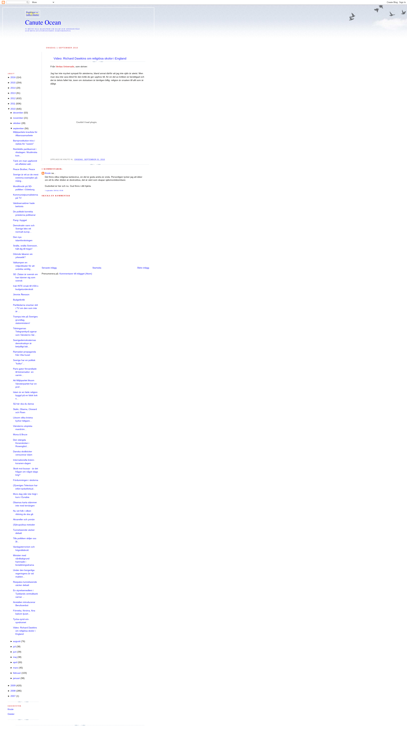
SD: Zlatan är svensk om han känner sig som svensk (25, 277)
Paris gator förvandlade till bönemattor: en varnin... (25, 372)
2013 (13, 93)
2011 (12, 103)
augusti (16, 641)
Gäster (11, 714)
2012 (13, 98)
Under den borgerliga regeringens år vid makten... (23, 573)
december (18, 113)
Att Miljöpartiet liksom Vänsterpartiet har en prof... (25, 383)
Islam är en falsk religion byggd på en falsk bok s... (25, 395)
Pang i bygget (20, 220)
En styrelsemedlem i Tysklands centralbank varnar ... (25, 593)
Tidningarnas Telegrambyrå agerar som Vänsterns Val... (25, 331)
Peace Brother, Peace (24, 169)
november (18, 118)
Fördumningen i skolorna (25, 480)
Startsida (96, 268)
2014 (13, 88)
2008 (13, 691)
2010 (13, 109)
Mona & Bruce (20, 434)
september (18, 128)
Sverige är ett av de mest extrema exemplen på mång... (25, 177)
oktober (17, 123)
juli (14, 646)
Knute (48, 173)
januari (16, 678)
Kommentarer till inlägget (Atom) (75, 274)
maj (15, 657)
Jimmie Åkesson (21, 294)
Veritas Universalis (65, 66)
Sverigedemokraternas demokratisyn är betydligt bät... (24, 343)
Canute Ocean (43, 22)
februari (17, 673)
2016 (13, 77)
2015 (13, 82)
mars (15, 668)
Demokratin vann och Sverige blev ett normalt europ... (23, 228)
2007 (13, 696)
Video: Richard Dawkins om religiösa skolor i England (90, 58)
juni (15, 652)
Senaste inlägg (49, 268)
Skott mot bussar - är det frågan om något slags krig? (25, 471)
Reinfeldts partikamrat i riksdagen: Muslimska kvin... (25, 152)
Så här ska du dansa (23, 404)
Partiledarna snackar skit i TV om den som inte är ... (25, 308)
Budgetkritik (19, 300)
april (15, 662)
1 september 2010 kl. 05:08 (54, 190)
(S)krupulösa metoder (24, 525)
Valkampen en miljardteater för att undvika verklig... (23, 265)
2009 (13, 685)
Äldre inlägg (143, 268)
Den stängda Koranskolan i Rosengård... (21, 443)
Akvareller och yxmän (24, 519)
